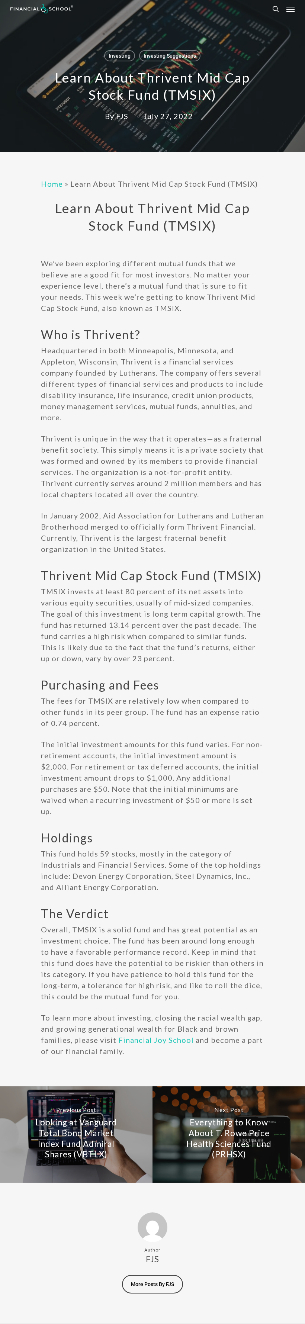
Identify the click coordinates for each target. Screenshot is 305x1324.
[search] (276, 8)
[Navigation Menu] (290, 9)
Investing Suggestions (170, 56)
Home (52, 183)
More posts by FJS (152, 1284)
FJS (122, 116)
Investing (120, 56)
